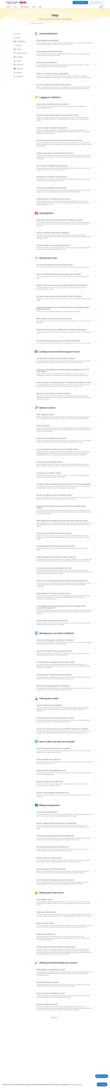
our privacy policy (76, 1084)
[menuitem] (80, 2)
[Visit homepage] (20, 2)
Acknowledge (102, 1084)
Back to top (54, 1017)
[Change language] (102, 7)
